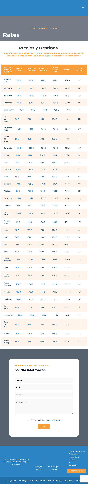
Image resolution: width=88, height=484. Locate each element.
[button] (76, 471)
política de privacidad (54, 420)
